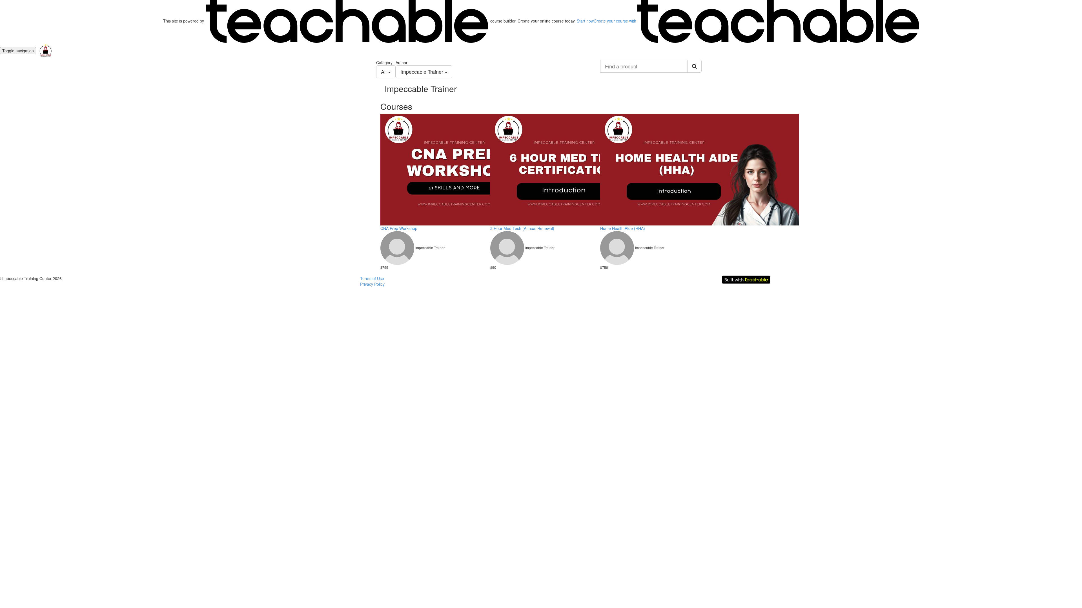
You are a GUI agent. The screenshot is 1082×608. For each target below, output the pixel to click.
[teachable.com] (347, 21)
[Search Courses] (694, 66)
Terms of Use (372, 278)
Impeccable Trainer (422, 71)
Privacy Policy (372, 284)
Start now (585, 21)
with (615, 21)
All (384, 71)
